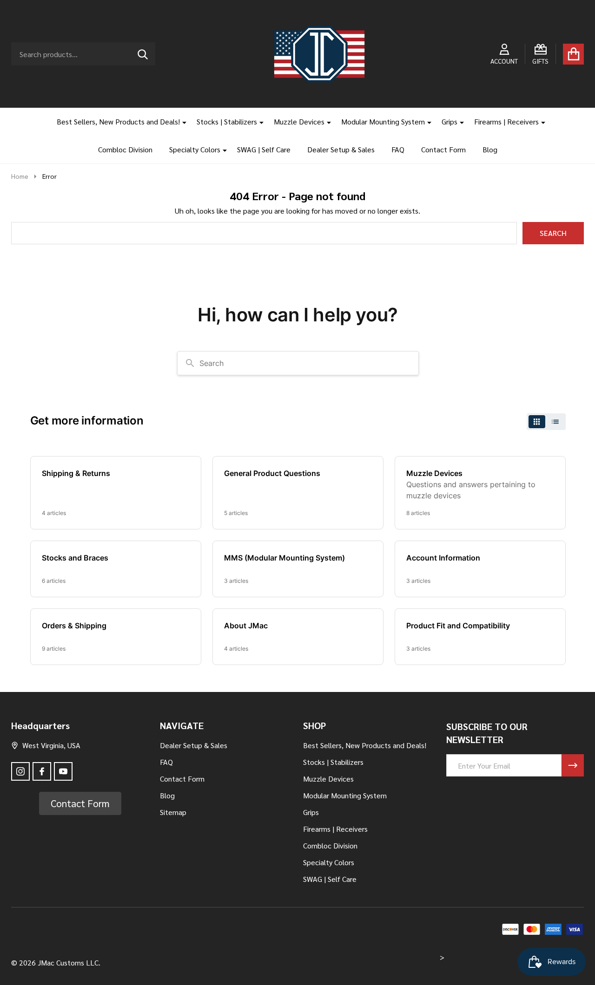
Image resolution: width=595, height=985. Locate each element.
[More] (180, 122)
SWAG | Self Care (264, 149)
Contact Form (443, 149)
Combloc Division (125, 149)
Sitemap (173, 812)
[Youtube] (63, 771)
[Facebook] (42, 771)
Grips (449, 121)
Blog (490, 149)
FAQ (397, 149)
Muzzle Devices (299, 121)
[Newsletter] (573, 765)
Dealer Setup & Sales (341, 149)
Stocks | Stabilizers (227, 121)
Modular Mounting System (383, 121)
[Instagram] (20, 771)
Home (19, 176)
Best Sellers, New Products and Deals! (118, 121)
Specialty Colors (194, 149)
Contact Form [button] (80, 803)
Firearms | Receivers (506, 121)
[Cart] (573, 54)
